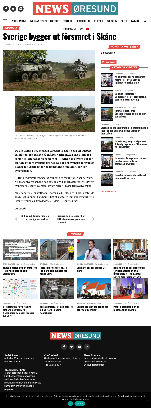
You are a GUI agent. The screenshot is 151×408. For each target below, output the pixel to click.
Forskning (67, 20)
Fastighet (54, 20)
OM (81, 28)
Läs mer (79, 403)
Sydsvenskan (23, 170)
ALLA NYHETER (108, 191)
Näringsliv (112, 20)
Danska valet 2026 (38, 20)
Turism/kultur (69, 28)
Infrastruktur (83, 20)
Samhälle (135, 20)
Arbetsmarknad (19, 20)
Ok (70, 403)
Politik (123, 20)
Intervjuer (98, 20)
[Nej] (147, 400)
